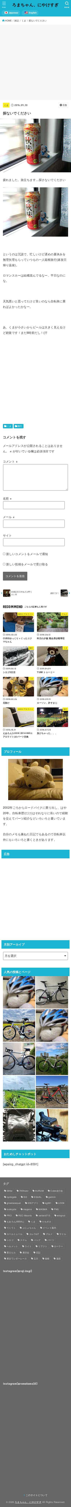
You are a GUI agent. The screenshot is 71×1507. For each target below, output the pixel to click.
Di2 (25, 1196)
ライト (28, 1246)
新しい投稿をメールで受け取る (27, 564)
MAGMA (43, 1209)
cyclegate (12, 1196)
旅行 (20, 426)
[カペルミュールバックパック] (19, 1125)
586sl (10, 1190)
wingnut (61, 1215)
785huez (23, 1190)
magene (27, 1209)
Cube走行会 (56, 1190)
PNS (56, 1209)
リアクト (42, 1246)
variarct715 (44, 1215)
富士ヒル (11, 1252)
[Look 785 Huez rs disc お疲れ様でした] (52, 1059)
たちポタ (46, 1221)
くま (6, 105)
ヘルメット (12, 1246)
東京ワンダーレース (17, 1258)
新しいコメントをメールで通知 (27, 554)
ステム (23, 1239)
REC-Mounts (25, 1215)
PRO (9, 1215)
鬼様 (58, 1258)
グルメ (49, 1233)
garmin (52, 1196)
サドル (62, 1233)
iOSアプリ (33, 1202)
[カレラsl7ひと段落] (52, 1092)
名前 (7, 498)
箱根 (47, 1258)
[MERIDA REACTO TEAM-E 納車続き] (52, 992)
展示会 (26, 1252)
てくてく (11, 1227)
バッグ (37, 1239)
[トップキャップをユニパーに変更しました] (52, 1125)
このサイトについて (37, 1495)
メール (9, 517)
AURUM (39, 1190)
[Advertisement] (35, 62)
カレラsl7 (34, 1233)
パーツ (50, 1239)
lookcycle (12, 1209)
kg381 (48, 1202)
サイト (7, 535)
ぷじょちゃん (29, 1227)
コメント (10, 461)
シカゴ (10, 1239)
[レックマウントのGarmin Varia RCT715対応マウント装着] (19, 1092)
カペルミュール (14, 1233)
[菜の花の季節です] (19, 1025)
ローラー (58, 1246)
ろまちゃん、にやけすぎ (35, 5)
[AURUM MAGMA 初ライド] (19, 1059)
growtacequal (14, 1202)
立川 (36, 1258)
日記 (38, 1252)
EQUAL (38, 1196)
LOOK (61, 1202)
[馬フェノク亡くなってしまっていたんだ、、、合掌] (19, 992)
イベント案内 (49, 1227)
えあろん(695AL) (15, 1221)
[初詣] (52, 1025)
